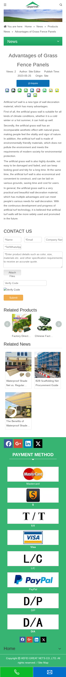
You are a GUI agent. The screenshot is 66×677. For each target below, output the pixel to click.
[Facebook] (8, 443)
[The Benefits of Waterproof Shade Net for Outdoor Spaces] (18, 405)
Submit (13, 297)
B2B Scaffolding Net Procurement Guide (47, 383)
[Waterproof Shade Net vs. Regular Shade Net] (18, 365)
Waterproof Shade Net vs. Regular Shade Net (16, 383)
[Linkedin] (28, 443)
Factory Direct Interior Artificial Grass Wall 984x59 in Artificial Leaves (21, 335)
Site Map (43, 662)
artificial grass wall (30, 125)
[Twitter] (38, 443)
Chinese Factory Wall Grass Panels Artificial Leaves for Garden (44, 335)
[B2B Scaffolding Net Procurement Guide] (48, 365)
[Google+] (18, 443)
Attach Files (12, 273)
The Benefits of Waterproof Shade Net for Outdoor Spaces (16, 424)
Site (46, 75)
